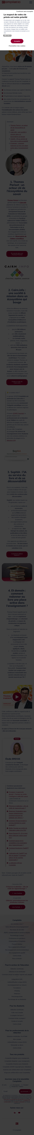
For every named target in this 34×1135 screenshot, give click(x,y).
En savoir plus (7, 35)
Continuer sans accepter (24, 11)
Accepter (17, 41)
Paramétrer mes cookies (17, 46)
